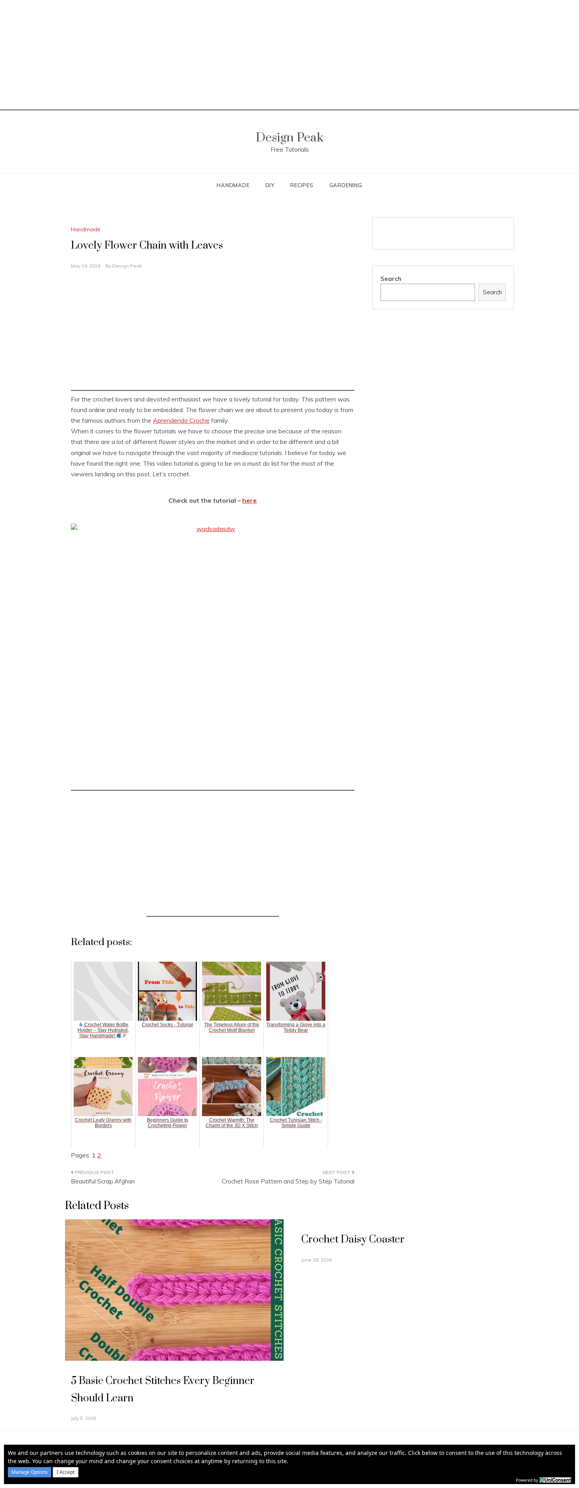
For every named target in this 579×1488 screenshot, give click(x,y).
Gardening (345, 185)
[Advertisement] (289, 55)
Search (390, 278)
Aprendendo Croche (181, 420)
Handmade (233, 185)
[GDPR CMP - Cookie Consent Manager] (555, 1479)
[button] (29, 1472)
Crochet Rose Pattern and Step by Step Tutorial (288, 1181)
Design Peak (289, 137)
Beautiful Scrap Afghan (103, 1181)
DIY (270, 185)
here (249, 500)
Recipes (302, 185)
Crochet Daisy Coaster (353, 1239)
